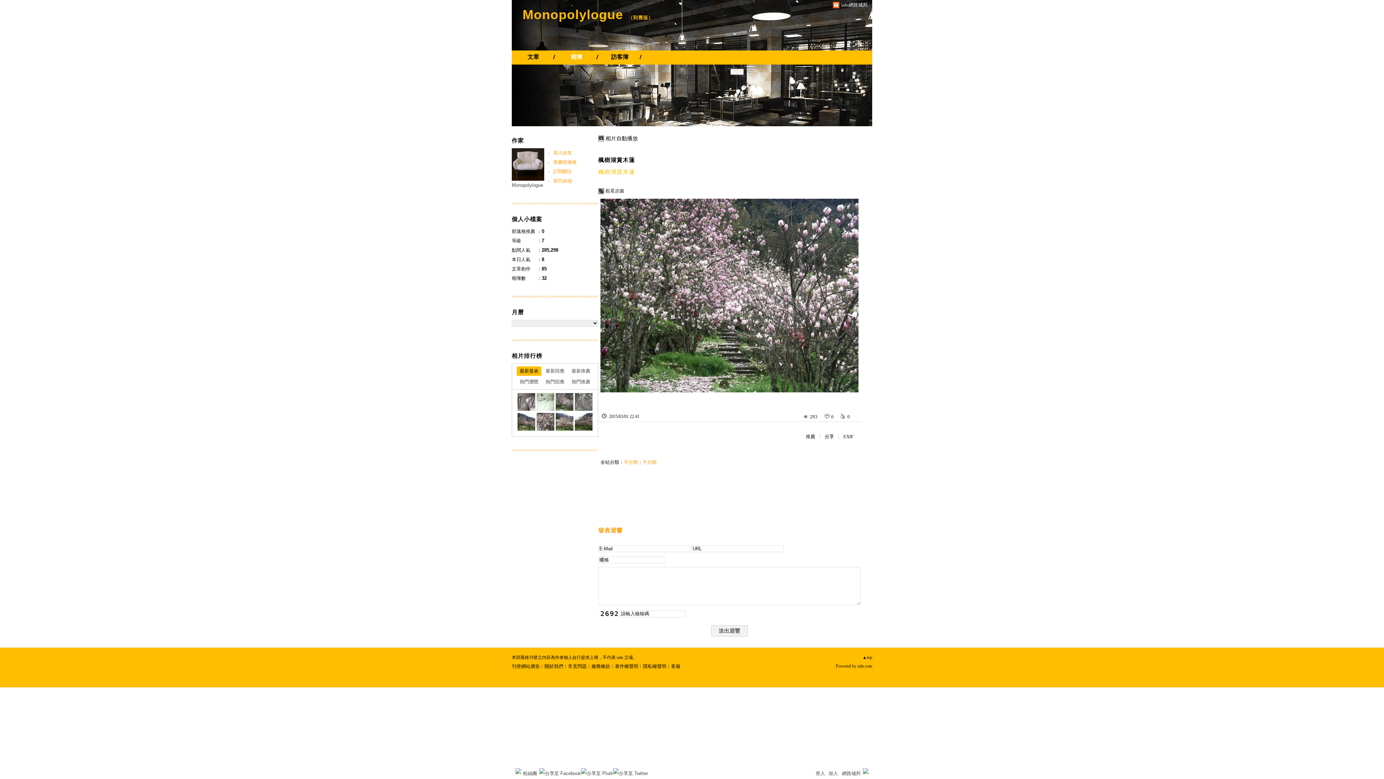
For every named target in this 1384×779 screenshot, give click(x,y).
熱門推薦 (581, 381)
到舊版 (640, 17)
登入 (820, 773)
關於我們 (554, 666)
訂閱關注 (562, 171)
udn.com (864, 666)
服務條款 (600, 666)
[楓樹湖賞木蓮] (564, 402)
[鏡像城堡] (526, 402)
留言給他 (562, 181)
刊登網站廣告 (526, 666)
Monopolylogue (573, 14)
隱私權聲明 (654, 666)
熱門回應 (555, 381)
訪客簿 (620, 57)
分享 (829, 436)
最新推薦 (581, 371)
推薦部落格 (565, 162)
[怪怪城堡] (545, 402)
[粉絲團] (518, 771)
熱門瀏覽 (529, 381)
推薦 (810, 436)
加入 (833, 773)
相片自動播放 (622, 138)
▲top (867, 657)
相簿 (576, 57)
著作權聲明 (626, 666)
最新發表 (529, 371)
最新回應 (555, 371)
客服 (675, 666)
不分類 (631, 462)
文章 (533, 57)
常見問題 (577, 666)
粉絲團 (530, 773)
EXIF (848, 436)
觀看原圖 (615, 191)
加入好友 (562, 152)
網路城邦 (851, 773)
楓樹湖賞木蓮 (616, 160)
